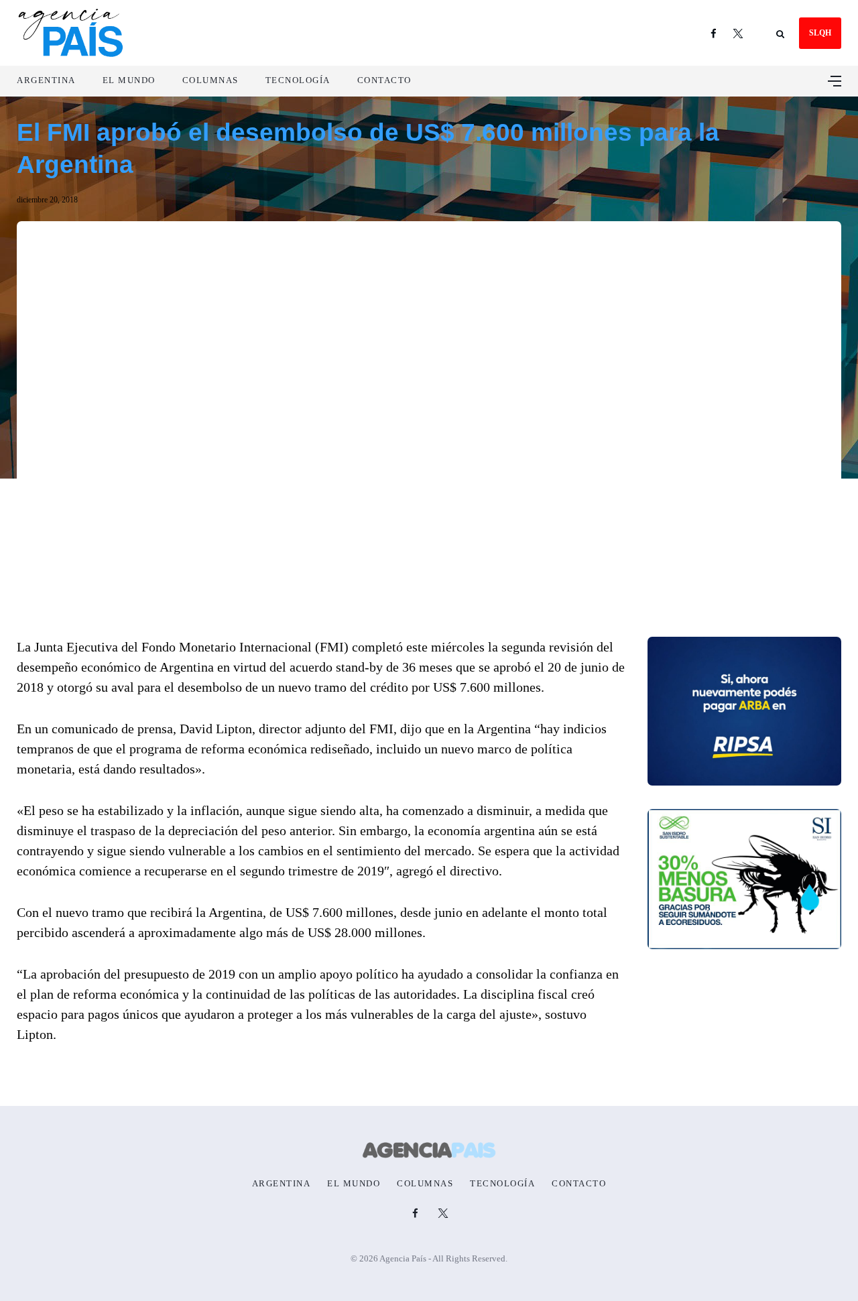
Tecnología (297, 80)
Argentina (46, 80)
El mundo (129, 80)
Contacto (384, 80)
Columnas (210, 80)
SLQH (820, 33)
